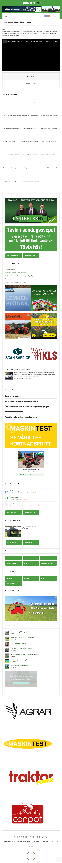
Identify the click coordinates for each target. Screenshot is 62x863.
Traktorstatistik (29, 558)
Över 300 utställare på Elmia (18, 643)
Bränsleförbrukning (12, 563)
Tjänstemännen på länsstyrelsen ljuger (21, 632)
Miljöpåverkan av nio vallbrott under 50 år (22, 637)
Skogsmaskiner (11, 583)
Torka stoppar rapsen (11, 279)
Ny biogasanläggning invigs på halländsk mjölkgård (25, 654)
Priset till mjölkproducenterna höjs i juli (21, 665)
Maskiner (26, 578)
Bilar (42, 578)
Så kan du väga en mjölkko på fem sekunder (22, 660)
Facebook (28, 83)
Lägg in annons (28, 542)
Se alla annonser (11, 512)
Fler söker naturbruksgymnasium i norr (15, 282)
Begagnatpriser (11, 558)
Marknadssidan (45, 558)
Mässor (26, 563)
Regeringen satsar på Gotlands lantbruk (16, 272)
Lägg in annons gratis (30, 512)
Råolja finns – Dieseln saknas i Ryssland (21, 648)
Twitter (34, 83)
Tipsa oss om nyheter (12, 255)
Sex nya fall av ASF (10, 269)
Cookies (31, 846)
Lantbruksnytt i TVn (29, 255)
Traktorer (10, 578)
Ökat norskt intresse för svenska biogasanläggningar (19, 275)
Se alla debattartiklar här (21, 378)
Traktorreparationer (47, 563)
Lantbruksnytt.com (31, 837)
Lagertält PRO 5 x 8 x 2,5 (29, 527)
